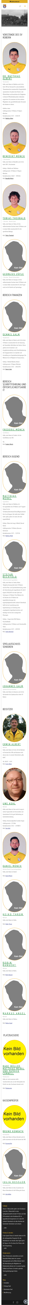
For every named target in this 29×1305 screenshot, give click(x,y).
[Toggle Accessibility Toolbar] (26, 1302)
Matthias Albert (9, 118)
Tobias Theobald (9, 235)
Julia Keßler (8, 1194)
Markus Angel (8, 1023)
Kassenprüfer (8, 1143)
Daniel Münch (8, 876)
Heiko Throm (8, 924)
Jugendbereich (6, 1219)
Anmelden (6, 1283)
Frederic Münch (9, 444)
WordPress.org (7, 1292)
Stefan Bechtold (9, 632)
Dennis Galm (8, 369)
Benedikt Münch (9, 178)
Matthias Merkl (9, 536)
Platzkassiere (8, 1088)
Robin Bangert (9, 975)
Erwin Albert (8, 764)
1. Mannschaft (9, 1209)
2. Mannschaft (11, 1211)
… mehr (5, 1228)
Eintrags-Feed (7, 1286)
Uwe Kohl (7, 828)
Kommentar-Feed (8, 1289)
